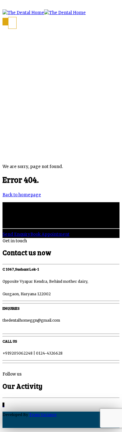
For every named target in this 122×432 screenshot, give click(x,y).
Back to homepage (22, 195)
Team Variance (43, 414)
